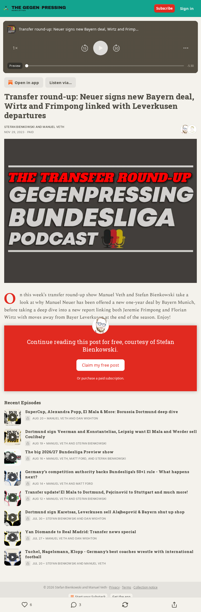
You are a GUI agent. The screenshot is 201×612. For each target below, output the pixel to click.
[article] (100, 417)
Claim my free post (100, 365)
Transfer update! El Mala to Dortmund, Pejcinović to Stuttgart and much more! (106, 492)
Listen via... (60, 82)
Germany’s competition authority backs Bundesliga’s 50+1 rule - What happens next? (107, 474)
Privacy (114, 587)
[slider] (105, 65)
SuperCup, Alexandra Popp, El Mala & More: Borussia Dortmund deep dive (101, 411)
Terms (126, 587)
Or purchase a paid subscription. (100, 378)
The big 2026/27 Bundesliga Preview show (69, 451)
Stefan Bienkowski (19, 127)
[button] (15, 48)
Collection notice (145, 587)
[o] (12, 417)
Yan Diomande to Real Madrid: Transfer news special (80, 531)
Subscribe (164, 8)
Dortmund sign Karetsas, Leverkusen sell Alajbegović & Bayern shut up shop (105, 511)
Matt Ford (77, 458)
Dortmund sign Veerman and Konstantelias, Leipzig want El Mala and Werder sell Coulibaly (111, 434)
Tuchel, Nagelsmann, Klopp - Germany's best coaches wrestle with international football (109, 554)
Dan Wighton (87, 418)
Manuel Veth (53, 127)
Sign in (187, 8)
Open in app (27, 82)
